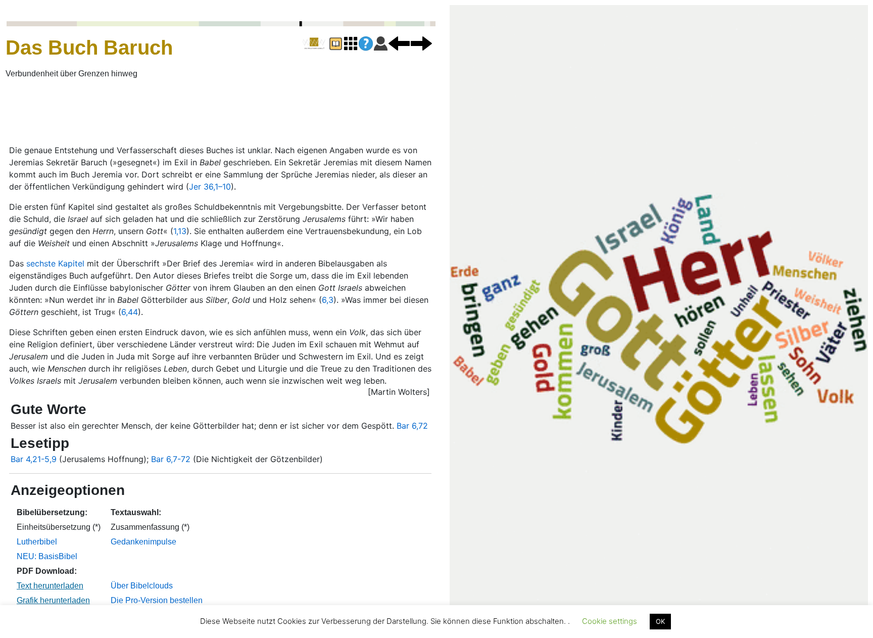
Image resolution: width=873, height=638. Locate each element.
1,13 (179, 231)
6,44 (129, 312)
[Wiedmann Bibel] (314, 43)
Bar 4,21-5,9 (34, 459)
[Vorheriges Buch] (399, 43)
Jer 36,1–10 (210, 186)
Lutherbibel (37, 541)
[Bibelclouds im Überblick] (350, 43)
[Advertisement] (245, 112)
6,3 (327, 300)
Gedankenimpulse (143, 541)
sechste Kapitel (55, 263)
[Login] (380, 43)
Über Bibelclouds (142, 585)
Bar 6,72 (412, 426)
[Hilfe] (366, 43)
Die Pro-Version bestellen (157, 600)
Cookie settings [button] (609, 621)
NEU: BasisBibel (47, 556)
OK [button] (660, 621)
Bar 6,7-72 (170, 459)
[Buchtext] (335, 43)
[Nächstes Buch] (421, 43)
